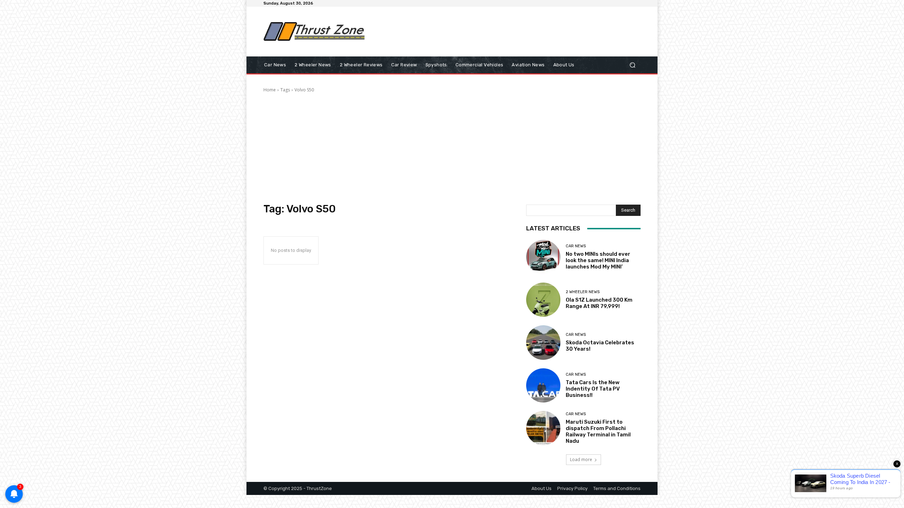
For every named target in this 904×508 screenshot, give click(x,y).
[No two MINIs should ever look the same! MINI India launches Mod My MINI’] (543, 257)
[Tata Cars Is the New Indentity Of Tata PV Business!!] (543, 385)
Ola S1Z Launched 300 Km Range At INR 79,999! (599, 303)
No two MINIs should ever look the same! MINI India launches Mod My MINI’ (598, 260)
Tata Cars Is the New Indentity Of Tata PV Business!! (593, 388)
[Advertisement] (510, 31)
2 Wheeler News (583, 292)
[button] (632, 65)
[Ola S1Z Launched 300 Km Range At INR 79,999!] (543, 300)
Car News (576, 246)
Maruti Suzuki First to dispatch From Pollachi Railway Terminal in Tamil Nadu (598, 431)
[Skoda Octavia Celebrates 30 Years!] (543, 342)
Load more (581, 459)
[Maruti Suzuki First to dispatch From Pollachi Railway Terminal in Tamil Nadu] (543, 428)
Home (269, 90)
